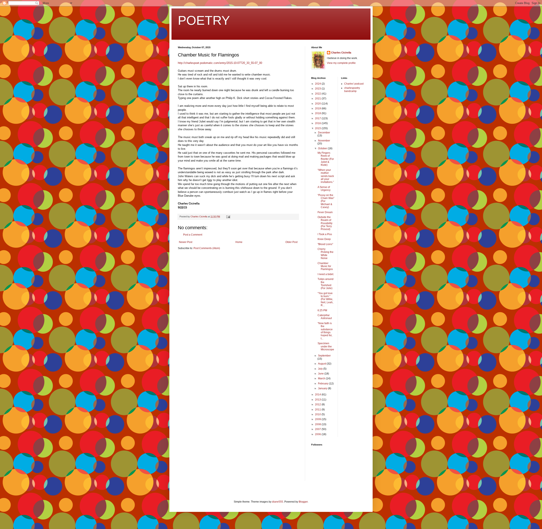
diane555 (277, 501)
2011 (318, 409)
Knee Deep (324, 239)
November (324, 140)
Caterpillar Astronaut (325, 317)
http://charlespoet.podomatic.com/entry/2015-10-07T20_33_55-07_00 (220, 62)
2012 (318, 404)
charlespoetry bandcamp (352, 89)
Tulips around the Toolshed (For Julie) (325, 284)
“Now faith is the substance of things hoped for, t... (325, 331)
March (322, 378)
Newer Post (185, 242)
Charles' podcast (354, 83)
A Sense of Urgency (324, 189)
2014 (318, 394)
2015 (318, 128)
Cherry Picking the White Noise (325, 254)
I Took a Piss (325, 234)
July (320, 368)
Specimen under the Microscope (326, 346)
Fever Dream (325, 212)
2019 (318, 108)
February (323, 383)
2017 (318, 118)
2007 (318, 429)
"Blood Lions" (325, 244)
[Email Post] (228, 216)
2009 (318, 419)
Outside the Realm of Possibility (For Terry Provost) (325, 223)
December (324, 132)
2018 (318, 113)
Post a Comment (192, 234)
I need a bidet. (326, 274)
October (323, 148)
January (323, 388)
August (322, 363)
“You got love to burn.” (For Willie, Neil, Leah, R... (325, 299)
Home (238, 242)
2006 (318, 434)
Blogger (303, 501)
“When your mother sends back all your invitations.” (326, 176)
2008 (318, 424)
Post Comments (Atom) (207, 248)
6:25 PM (322, 310)
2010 (318, 414)
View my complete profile (341, 63)
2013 (318, 399)
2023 (318, 88)
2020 (318, 103)
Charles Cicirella (341, 52)
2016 (318, 123)
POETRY (204, 20)
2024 (318, 83)
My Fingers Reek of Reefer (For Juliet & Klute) (326, 159)
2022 (318, 93)
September (324, 355)
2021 (318, 98)
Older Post (291, 242)
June (321, 373)
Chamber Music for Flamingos (325, 266)
